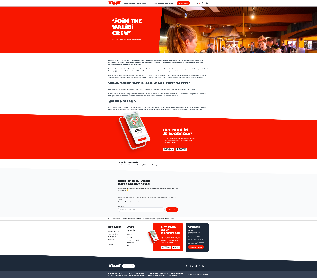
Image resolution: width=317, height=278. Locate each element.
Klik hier (137, 197)
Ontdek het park (129, 3)
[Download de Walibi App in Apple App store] (181, 149)
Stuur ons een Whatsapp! (196, 242)
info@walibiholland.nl (197, 239)
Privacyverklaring (140, 273)
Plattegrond (112, 237)
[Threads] (206, 266)
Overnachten (112, 242)
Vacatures (130, 243)
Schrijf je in (172, 209)
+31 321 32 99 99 (195, 237)
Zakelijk (129, 237)
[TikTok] (193, 266)
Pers (128, 245)
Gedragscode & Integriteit (137, 275)
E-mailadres (121, 206)
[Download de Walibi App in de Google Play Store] (168, 149)
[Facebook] (186, 266)
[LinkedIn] (203, 266)
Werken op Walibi (142, 165)
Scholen (129, 235)
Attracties (111, 239)
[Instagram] (190, 266)
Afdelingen (155, 165)
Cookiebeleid (164, 273)
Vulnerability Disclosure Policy (117, 275)
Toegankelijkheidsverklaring (156, 275)
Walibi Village (141, 3)
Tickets (110, 245)
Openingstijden (113, 234)
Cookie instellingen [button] (177, 273)
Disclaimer (129, 273)
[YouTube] (196, 266)
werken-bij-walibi (134, 64)
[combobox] (164, 3)
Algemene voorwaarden (115, 273)
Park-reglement (153, 273)
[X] (199, 266)
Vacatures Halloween (128, 165)
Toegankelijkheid (173, 275)
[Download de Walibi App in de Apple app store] (176, 247)
